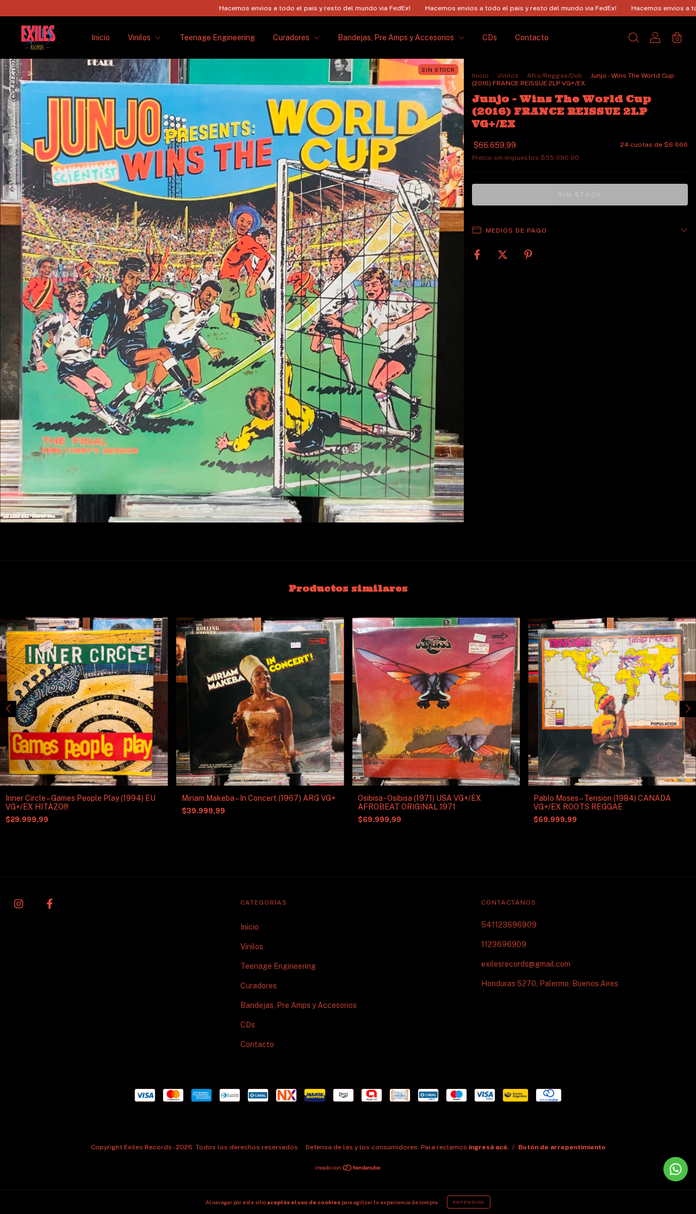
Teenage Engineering (217, 37)
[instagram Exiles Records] (19, 903)
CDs (489, 37)
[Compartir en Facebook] (478, 254)
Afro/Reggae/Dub (554, 75)
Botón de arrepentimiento (562, 1147)
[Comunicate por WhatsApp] (675, 1169)
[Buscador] (633, 38)
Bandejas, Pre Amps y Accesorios (397, 37)
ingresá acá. (488, 1147)
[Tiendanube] (348, 1169)
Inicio (100, 37)
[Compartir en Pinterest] (528, 254)
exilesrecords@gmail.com (525, 964)
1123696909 (503, 944)
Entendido (468, 1202)
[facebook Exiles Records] (49, 903)
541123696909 (509, 924)
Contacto (532, 37)
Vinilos (140, 37)
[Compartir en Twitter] (503, 254)
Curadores (292, 37)
